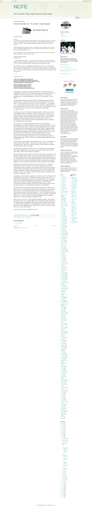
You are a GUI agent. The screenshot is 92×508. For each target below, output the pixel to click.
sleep (62, 365)
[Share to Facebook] (37, 215)
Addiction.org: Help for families (65, 67)
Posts (63, 34)
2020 (62, 176)
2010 (63, 493)
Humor (62, 267)
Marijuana (63, 289)
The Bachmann (64, 384)
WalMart (63, 407)
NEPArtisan (63, 312)
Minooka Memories (73, 202)
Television (63, 383)
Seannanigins (74, 217)
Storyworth (63, 371)
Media (62, 298)
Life (62, 284)
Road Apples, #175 (65, 465)
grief (62, 254)
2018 (63, 437)
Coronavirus (63, 220)
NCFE (20, 6)
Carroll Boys (74, 183)
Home (35, 225)
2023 (63, 428)
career (62, 211)
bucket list (63, 202)
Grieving (63, 255)
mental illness (64, 302)
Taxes (62, 375)
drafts (23, 216)
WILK (62, 412)
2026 (63, 423)
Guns (62, 257)
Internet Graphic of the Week (64, 275)
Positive (63, 341)
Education (63, 233)
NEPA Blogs (74, 207)
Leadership (63, 279)
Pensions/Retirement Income (64, 332)
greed (62, 252)
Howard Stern (64, 264)
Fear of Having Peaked (65, 462)
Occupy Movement (63, 319)
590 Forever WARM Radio (74, 178)
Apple (62, 187)
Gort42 (73, 190)
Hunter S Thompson (63, 269)
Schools (63, 353)
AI (61, 182)
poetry (62, 339)
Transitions (63, 391)
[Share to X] (35, 215)
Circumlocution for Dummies (74, 187)
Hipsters (63, 260)
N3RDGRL (74, 206)
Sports (62, 369)
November (65, 440)
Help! (64, 453)
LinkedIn (63, 285)
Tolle (62, 388)
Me (62, 291)
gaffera (45, 505)
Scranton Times (64, 360)
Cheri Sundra (74, 184)
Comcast (63, 219)
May (64, 473)
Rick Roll (63, 347)
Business (63, 204)
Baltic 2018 (63, 191)
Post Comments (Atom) (23, 227)
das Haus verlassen (63, 225)
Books (62, 201)
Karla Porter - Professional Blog (74, 192)
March (64, 476)
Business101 (64, 205)
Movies (62, 306)
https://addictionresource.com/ (65, 73)
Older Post (54, 225)
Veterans (63, 404)
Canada (63, 210)
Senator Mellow (64, 362)
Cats (62, 214)
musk (62, 309)
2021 (63, 432)
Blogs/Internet (19, 216)
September (65, 443)
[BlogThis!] (34, 215)
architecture (63, 188)
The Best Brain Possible (74, 219)
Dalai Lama (63, 223)
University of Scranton (63, 400)
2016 (63, 483)
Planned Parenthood (63, 337)
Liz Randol (63, 286)
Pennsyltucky (64, 329)
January (64, 479)
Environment (63, 234)
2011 (63, 492)
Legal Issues (63, 282)
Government (63, 251)
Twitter (62, 396)
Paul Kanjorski (64, 325)
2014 (63, 487)
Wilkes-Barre (63, 414)
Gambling (63, 248)
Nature (62, 311)
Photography (63, 334)
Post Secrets (74, 213)
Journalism (63, 278)
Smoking (63, 366)
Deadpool (63, 227)
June (64, 471)
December (65, 438)
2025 (63, 425)
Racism (62, 344)
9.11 (62, 179)
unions (62, 397)
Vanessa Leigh (74, 222)
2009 (63, 495)
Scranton (63, 356)
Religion (63, 346)
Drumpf (62, 230)
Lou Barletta (63, 288)
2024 (63, 427)
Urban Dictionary (64, 401)
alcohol (62, 184)
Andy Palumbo (74, 180)
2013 (63, 488)
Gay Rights (63, 250)
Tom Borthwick (74, 221)
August (64, 468)
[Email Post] (30, 215)
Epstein (62, 236)
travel (62, 393)
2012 (63, 490)
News (62, 316)
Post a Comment (18, 223)
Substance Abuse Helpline (64, 64)
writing (62, 418)
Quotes (62, 343)
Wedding (63, 410)
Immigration (63, 272)
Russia (62, 351)
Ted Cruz (63, 381)
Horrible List (63, 263)
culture (62, 222)
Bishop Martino (64, 192)
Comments (64, 36)
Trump (62, 394)
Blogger (53, 505)
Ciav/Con (63, 216)
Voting (62, 405)
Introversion (63, 276)
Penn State (63, 327)
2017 (63, 482)
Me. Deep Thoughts (63, 297)
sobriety (63, 368)
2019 (63, 435)
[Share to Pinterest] (38, 215)
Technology (63, 380)
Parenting (63, 323)
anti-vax (63, 185)
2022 (63, 430)
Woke (62, 416)
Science (63, 354)
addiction (63, 181)
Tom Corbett (63, 390)
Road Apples (63, 349)
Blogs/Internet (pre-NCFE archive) (64, 199)
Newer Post (16, 225)
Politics (62, 340)
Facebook (63, 240)
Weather (63, 408)
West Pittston (63, 411)
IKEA (62, 271)
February (64, 478)
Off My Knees (74, 211)
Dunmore (63, 231)
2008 (63, 497)
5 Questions (63, 178)
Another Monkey (75, 181)
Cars (62, 213)
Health (62, 258)
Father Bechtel (64, 243)
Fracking (63, 245)
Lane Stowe (74, 194)
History (62, 261)
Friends (62, 247)
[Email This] (33, 215)
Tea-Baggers (63, 376)
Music (62, 308)
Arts (62, 190)
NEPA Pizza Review (74, 210)
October (63, 320)
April (64, 474)
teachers (63, 378)
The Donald (63, 387)
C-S (62, 208)
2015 (63, 485)
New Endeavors (64, 314)
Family (62, 241)
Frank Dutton (74, 188)
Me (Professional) (28, 216)
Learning (63, 281)
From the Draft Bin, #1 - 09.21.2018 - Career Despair (65, 450)
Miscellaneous (64, 304)
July (63, 469)
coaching (63, 217)
